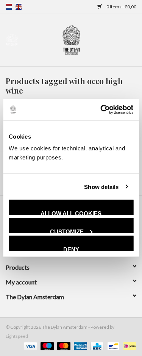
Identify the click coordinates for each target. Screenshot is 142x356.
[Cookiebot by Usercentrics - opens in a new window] (101, 110)
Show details (101, 186)
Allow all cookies (71, 212)
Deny (71, 248)
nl (9, 7)
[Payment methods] (29, 345)
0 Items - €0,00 (121, 6)
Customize (67, 230)
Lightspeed (17, 336)
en (19, 7)
